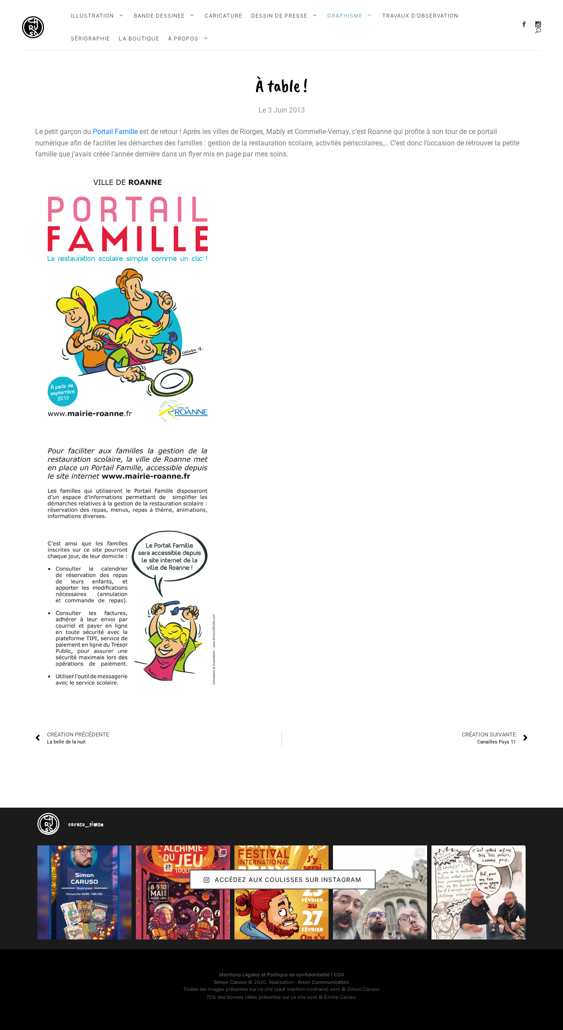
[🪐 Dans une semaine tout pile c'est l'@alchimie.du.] (183, 892)
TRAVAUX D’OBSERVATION (420, 15)
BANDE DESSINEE (159, 15)
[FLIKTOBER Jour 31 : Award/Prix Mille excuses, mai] (478, 892)
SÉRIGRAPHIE (90, 38)
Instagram (538, 24)
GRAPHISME (344, 15)
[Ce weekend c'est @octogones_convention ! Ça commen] (84, 892)
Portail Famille (115, 131)
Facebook (524, 24)
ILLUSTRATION (92, 15)
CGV (339, 975)
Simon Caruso (230, 982)
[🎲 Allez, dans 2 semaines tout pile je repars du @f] (281, 892)
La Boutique (139, 38)
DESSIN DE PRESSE (279, 15)
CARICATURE (223, 15)
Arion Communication (323, 982)
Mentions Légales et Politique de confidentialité (274, 975)
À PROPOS (183, 38)
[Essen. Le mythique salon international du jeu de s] (380, 892)
